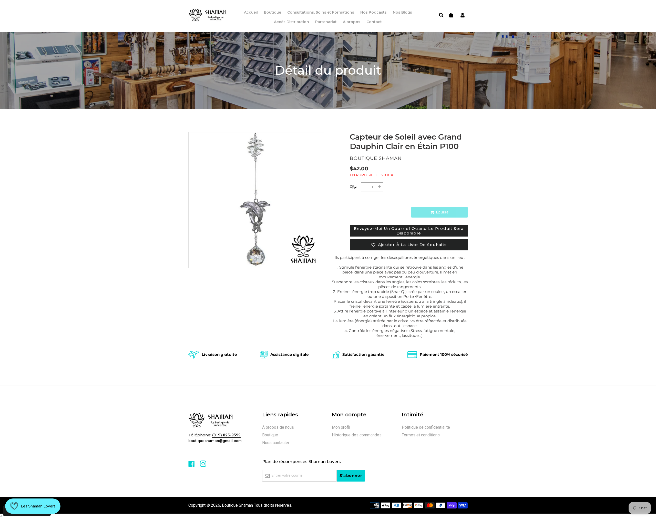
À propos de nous (278, 427)
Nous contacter (275, 442)
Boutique (270, 435)
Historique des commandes (357, 435)
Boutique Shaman (237, 505)
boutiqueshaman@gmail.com (215, 440)
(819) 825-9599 (226, 435)
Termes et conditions (421, 435)
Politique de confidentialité (426, 427)
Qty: (353, 186)
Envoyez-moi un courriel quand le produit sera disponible (409, 231)
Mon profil (341, 427)
